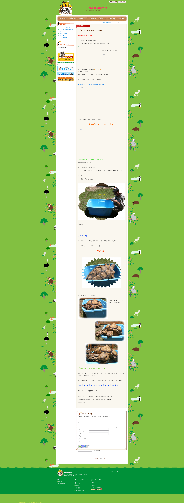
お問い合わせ (78, 487)
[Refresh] (89, 445)
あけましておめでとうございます (66, 30)
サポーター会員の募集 (96, 487)
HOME (103, 22)
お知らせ (60, 481)
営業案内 (77, 485)
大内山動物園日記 (62, 483)
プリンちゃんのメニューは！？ (92, 30)
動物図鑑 (93, 483)
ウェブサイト (81, 433)
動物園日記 (108, 22)
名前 (79, 429)
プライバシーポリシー (79, 490)
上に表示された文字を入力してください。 (82, 439)
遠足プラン (94, 482)
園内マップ (77, 483)
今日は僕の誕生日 (63, 37)
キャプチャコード (97, 450)
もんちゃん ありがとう (65, 27)
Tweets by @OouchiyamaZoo (112, 471)
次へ (105, 458)
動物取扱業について (79, 488)
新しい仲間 (62, 35)
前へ (98, 458)
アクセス (86, 474)
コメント (80, 422)
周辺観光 (93, 485)
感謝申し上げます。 (64, 33)
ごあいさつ (77, 482)
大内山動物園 (68, 472)
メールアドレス (82, 431)
